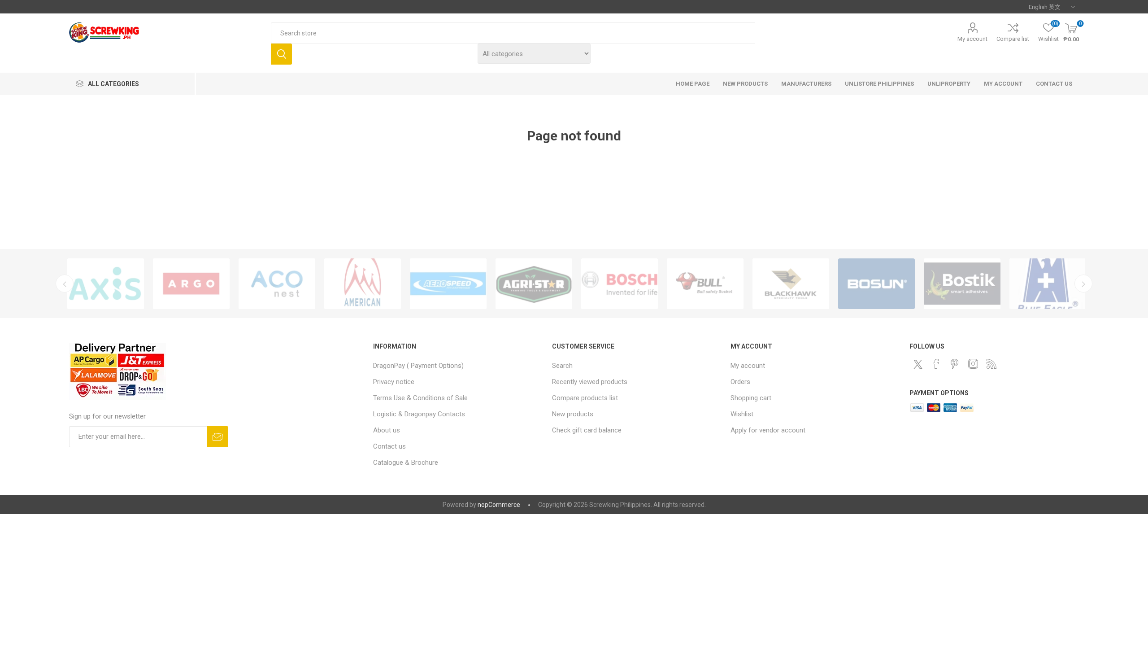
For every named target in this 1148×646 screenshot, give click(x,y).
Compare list (1012, 38)
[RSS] (991, 364)
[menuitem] (458, 366)
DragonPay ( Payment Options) (418, 366)
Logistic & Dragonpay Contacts (419, 414)
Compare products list (585, 398)
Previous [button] (65, 283)
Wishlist (742, 414)
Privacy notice (393, 382)
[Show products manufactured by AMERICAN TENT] (362, 283)
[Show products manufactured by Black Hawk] (790, 283)
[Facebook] (936, 364)
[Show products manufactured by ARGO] (191, 283)
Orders (740, 382)
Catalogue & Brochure (405, 462)
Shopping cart (751, 398)
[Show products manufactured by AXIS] (105, 283)
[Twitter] (918, 364)
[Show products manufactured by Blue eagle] (1047, 283)
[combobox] (513, 33)
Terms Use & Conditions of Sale (420, 398)
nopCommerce (499, 504)
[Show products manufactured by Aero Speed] (448, 283)
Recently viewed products (589, 382)
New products (572, 414)
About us (386, 430)
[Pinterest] (955, 364)
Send (217, 436)
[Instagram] (973, 364)
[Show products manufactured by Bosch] (619, 283)
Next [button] (1083, 283)
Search (281, 54)
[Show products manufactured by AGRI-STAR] (534, 283)
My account (972, 38)
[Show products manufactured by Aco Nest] (277, 283)
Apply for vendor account (768, 430)
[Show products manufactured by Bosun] (876, 283)
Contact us (389, 446)
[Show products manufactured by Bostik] (962, 283)
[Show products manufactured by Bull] (705, 283)
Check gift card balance (587, 430)
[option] (105, 283)
